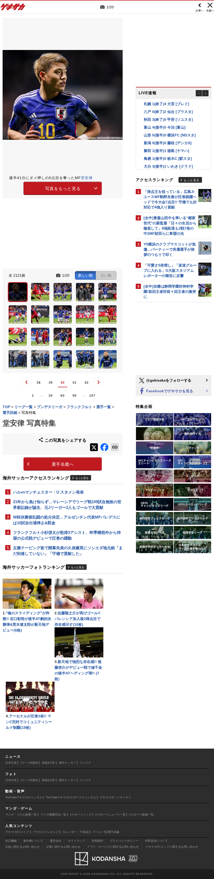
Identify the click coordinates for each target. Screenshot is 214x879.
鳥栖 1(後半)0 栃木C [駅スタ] (168, 158)
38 (39, 382)
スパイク (85, 762)
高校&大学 (48, 762)
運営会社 (55, 840)
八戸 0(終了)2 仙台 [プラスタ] (168, 112)
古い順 (105, 275)
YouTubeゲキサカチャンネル (23, 797)
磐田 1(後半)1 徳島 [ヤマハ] (166, 151)
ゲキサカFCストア (17, 831)
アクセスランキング (46, 831)
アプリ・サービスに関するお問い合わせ (113, 846)
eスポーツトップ (81, 814)
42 (87, 382)
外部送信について (156, 840)
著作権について (33, 840)
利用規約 (97, 840)
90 (75, 395)
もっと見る (81, 478)
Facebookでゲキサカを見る (169, 391)
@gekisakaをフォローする (168, 380)
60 (63, 395)
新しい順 (85, 275)
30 (51, 395)
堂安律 (87, 178)
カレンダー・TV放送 (75, 831)
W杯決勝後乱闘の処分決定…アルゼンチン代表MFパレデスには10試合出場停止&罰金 (66, 520)
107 (92, 395)
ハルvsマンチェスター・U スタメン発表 (48, 492)
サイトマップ (76, 840)
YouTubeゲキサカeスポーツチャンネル (71, 797)
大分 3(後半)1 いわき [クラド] (168, 166)
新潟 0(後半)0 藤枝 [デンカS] (168, 143)
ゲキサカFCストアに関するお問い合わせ (171, 846)
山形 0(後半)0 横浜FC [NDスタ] (170, 135)
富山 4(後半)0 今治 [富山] (165, 127)
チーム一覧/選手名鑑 (106, 831)
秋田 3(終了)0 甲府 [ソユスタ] (168, 119)
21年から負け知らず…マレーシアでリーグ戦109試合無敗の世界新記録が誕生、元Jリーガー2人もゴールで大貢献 (67, 504)
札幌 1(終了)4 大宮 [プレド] (166, 104)
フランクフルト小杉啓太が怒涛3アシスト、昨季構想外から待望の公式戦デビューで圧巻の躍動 (67, 535)
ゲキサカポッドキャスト (115, 797)
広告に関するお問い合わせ (22, 846)
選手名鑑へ (63, 464)
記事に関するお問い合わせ (63, 846)
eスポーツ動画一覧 (141, 814)
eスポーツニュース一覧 (110, 814)
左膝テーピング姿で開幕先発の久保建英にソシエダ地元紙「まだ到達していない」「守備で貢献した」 (68, 551)
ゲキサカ (13, 8)
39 (51, 382)
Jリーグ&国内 (29, 762)
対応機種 (11, 840)
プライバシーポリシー (124, 840)
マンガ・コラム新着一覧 (21, 814)
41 (75, 382)
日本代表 (11, 762)
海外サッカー (67, 762)
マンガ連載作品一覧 (53, 814)
